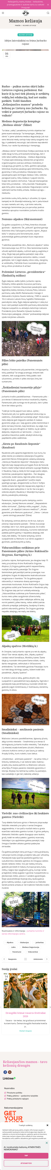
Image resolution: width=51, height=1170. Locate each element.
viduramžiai (33, 952)
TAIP (26, 1156)
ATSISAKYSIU (26, 1163)
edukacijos (24, 942)
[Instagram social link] (10, 1072)
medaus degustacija (30, 947)
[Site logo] (25, 12)
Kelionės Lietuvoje (29, 25)
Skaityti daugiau (25, 1031)
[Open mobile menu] (3, 13)
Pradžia (17, 25)
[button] (47, 1125)
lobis (13, 947)
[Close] (47, 1143)
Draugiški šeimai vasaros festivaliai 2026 (26, 1014)
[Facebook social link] (5, 1072)
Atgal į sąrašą (25, 959)
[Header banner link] (22, 4)
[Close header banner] (48, 4)
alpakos (10, 942)
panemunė (16, 952)
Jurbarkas (40, 942)
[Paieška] (48, 13)
